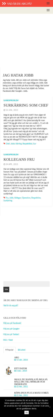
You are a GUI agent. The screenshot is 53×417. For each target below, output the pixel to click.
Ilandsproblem (11, 100)
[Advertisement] (26, 40)
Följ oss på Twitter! (11, 334)
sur (34, 144)
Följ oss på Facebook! (12, 323)
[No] (49, 407)
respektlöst (27, 144)
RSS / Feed (8, 340)
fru (7, 198)
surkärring (8, 201)
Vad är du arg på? (10, 306)
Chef (8, 144)
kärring (19, 144)
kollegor (17, 198)
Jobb (13, 144)
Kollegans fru (19, 159)
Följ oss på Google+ (11, 329)
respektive (35, 198)
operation (26, 198)
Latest (22, 350)
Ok (26, 412)
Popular (10, 350)
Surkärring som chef (26, 105)
